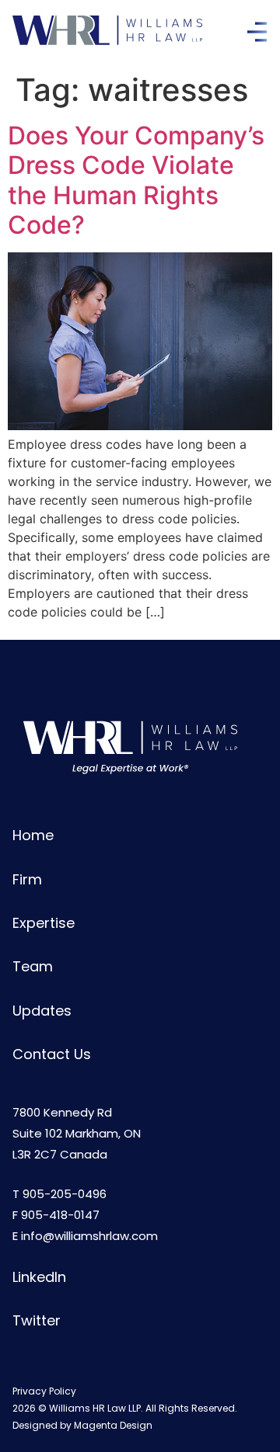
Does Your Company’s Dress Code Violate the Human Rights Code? (136, 180)
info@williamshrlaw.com (89, 1236)
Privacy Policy (44, 1391)
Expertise (43, 923)
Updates (42, 1010)
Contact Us (51, 1054)
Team (32, 966)
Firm (27, 879)
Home (33, 835)
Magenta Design (113, 1425)
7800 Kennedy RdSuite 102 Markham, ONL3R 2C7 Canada (76, 1133)
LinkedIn (39, 1277)
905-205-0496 (65, 1194)
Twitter (36, 1320)
